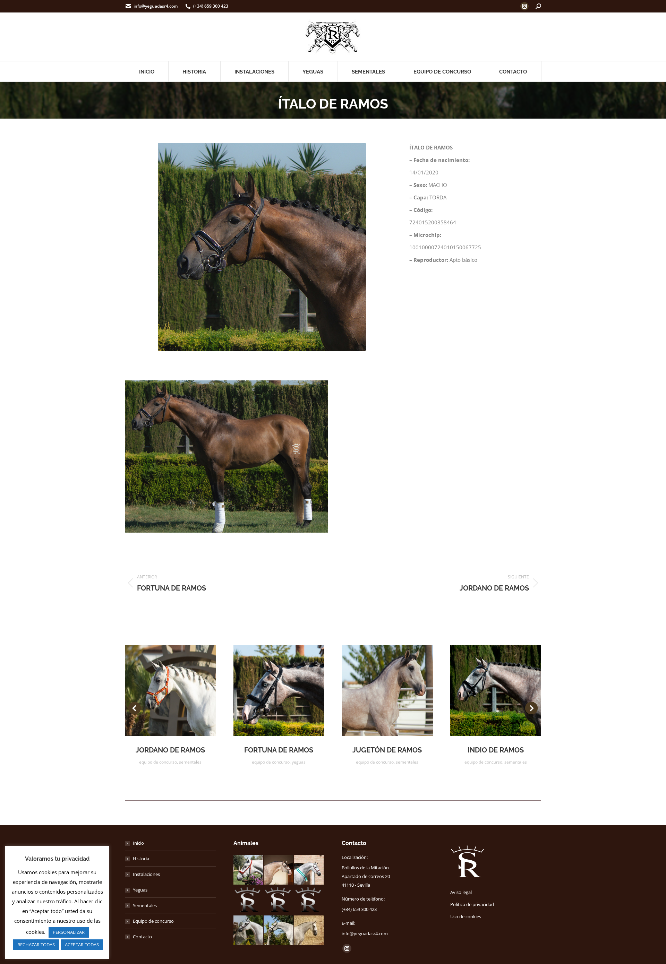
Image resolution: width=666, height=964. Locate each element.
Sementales (145, 905)
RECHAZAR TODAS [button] (36, 944)
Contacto (142, 936)
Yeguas (140, 890)
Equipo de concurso (153, 921)
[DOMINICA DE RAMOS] (279, 930)
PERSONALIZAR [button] (69, 932)
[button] (134, 708)
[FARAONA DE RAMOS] (248, 930)
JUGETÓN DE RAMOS (387, 750)
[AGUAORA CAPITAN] (279, 900)
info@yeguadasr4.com (156, 6)
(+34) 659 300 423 (210, 6)
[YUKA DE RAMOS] (309, 900)
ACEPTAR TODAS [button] (82, 944)
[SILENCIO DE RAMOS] (309, 870)
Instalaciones (146, 874)
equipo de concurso (158, 762)
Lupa (161, 690)
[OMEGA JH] (248, 900)
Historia (141, 858)
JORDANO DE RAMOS (170, 750)
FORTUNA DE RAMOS (278, 750)
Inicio (138, 843)
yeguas (299, 762)
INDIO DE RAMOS (496, 750)
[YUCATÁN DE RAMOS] (279, 870)
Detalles (179, 690)
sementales (190, 762)
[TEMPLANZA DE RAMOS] (309, 930)
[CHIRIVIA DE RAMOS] (248, 870)
